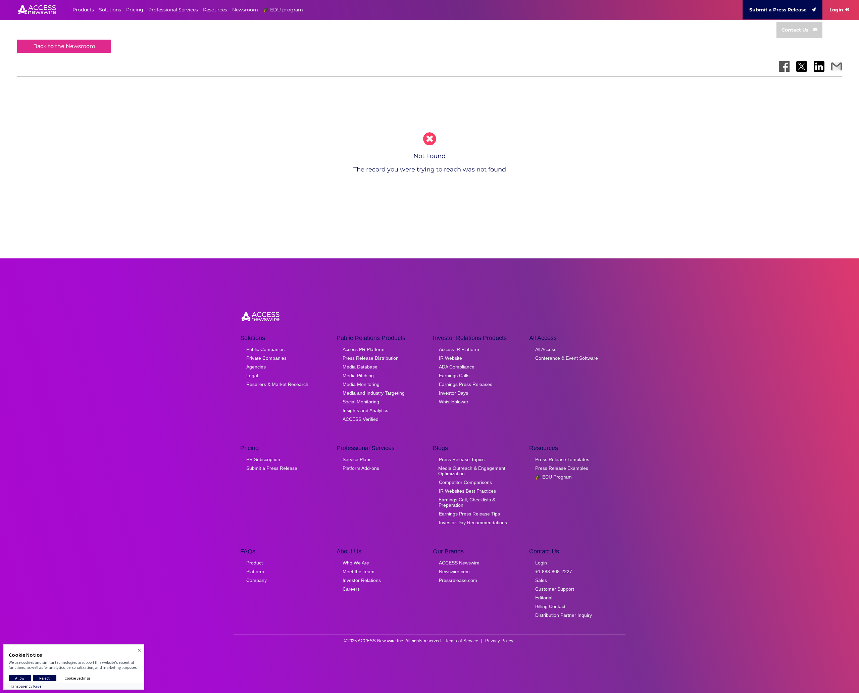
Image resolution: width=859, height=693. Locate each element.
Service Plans (357, 459)
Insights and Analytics (365, 410)
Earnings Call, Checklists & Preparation (467, 502)
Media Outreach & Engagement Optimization (471, 470)
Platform (255, 571)
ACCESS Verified (360, 419)
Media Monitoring (361, 384)
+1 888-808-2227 (553, 571)
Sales (541, 580)
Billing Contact (550, 606)
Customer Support (554, 589)
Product (254, 562)
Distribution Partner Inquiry (563, 615)
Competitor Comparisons (465, 482)
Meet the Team (358, 571)
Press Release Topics (462, 459)
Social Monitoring (361, 401)
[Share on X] (801, 66)
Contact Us (794, 30)
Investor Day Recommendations (473, 522)
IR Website (450, 358)
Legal (252, 375)
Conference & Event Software (566, 358)
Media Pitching (358, 375)
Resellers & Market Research (277, 384)
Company (256, 580)
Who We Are (356, 562)
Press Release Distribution (371, 358)
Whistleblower (453, 401)
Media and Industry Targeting (374, 393)
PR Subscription (263, 459)
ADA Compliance (456, 366)
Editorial (543, 597)
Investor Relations (362, 580)
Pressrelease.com (458, 580)
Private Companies (266, 358)
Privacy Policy (499, 640)
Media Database (360, 366)
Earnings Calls (454, 375)
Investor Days (453, 393)
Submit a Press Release (778, 10)
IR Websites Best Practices (467, 491)
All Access (545, 349)
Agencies (256, 366)
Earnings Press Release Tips (469, 513)
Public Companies (265, 349)
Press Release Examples (561, 468)
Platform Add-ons (361, 468)
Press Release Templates (562, 459)
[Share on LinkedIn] (819, 66)
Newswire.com (454, 571)
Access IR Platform (459, 349)
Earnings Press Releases (465, 384)
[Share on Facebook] (784, 66)
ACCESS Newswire (459, 562)
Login (836, 10)
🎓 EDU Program (553, 477)
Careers (351, 589)
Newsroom (245, 10)
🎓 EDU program (283, 10)
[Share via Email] (836, 66)
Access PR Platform (364, 349)
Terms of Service (461, 640)
